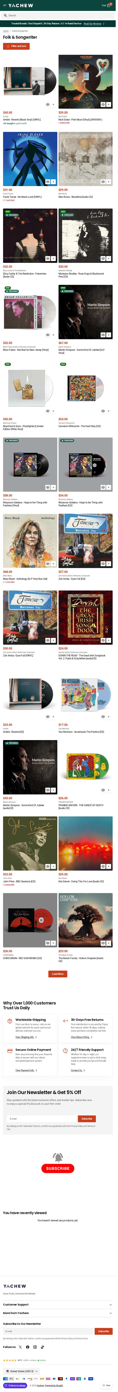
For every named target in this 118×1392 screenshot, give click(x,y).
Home (6, 31)
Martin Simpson (65, 347)
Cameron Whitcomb (67, 423)
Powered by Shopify (54, 1385)
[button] (4, 5)
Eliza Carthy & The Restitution (14, 270)
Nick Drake (63, 116)
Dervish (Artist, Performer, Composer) (73, 652)
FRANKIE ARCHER (66, 802)
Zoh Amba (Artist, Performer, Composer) (74, 576)
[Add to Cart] (53, 104)
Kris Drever (63, 878)
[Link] (30, 1028)
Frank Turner (8, 194)
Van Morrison (64, 729)
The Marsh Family (66, 955)
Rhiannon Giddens (10, 499)
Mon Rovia (63, 194)
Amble (5, 116)
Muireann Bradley (65, 270)
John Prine (7, 878)
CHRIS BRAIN (8, 955)
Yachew (40, 1385)
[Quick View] (47, 104)
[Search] (4, 15)
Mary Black (7, 576)
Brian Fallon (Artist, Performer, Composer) (19, 347)
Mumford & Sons (9, 423)
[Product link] (30, 90)
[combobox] (60, 15)
